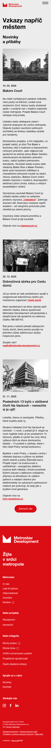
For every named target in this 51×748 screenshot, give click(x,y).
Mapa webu (39, 734)
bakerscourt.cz (29, 226)
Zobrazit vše (25, 509)
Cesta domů (34, 300)
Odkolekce (29, 200)
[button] (45, 5)
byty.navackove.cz (13, 499)
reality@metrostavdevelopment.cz (21, 346)
